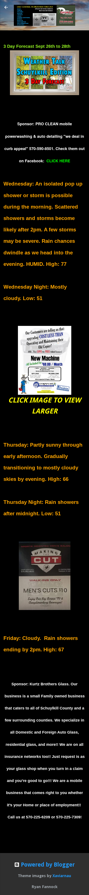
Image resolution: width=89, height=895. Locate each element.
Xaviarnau (61, 875)
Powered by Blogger (47, 864)
